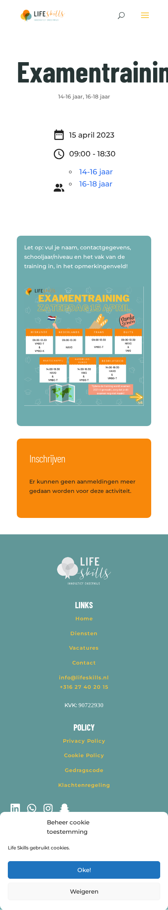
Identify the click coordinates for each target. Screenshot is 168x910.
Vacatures (84, 648)
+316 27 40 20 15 (84, 687)
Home (84, 618)
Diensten (84, 633)
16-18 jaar (98, 96)
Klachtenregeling (84, 785)
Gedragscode (84, 770)
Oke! (84, 870)
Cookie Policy (84, 755)
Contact (84, 662)
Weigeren (84, 891)
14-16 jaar (70, 96)
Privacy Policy (84, 741)
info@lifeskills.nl (84, 677)
